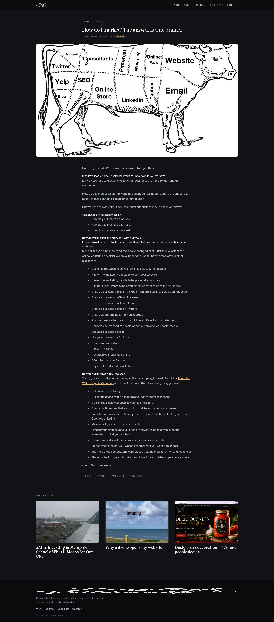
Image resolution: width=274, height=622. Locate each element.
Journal (201, 5)
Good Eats (216, 5)
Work (176, 5)
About (188, 5)
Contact (232, 5)
